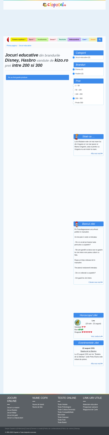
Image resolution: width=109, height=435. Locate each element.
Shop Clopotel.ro (8, 39)
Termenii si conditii (37, 428)
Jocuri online (12, 399)
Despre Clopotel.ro (10, 428)
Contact (27, 428)
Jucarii (93, 39)
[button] (99, 40)
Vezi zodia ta (96, 336)
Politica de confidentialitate (52, 428)
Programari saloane (90, 407)
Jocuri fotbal (11, 413)
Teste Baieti (62, 422)
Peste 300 (79, 103)
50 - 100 (78, 90)
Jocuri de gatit (12, 415)
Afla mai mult (96, 153)
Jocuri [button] (52, 39)
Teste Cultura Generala (66, 409)
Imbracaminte (74, 39)
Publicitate (21, 428)
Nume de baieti (38, 404)
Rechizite (62, 39)
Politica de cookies (67, 428)
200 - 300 (78, 98)
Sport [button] (31, 39)
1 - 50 (77, 85)
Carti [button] (84, 39)
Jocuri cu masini (13, 407)
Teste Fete (62, 420)
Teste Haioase (63, 417)
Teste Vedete (62, 404)
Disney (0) (79, 69)
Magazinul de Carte (90, 409)
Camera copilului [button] (18, 39)
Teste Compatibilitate (66, 412)
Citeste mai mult (95, 282)
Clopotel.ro (54, 5)
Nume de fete (37, 407)
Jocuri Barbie (12, 410)
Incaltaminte (42, 39)
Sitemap (77, 428)
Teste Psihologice (64, 407)
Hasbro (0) (79, 74)
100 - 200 (78, 94)
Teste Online (67, 397)
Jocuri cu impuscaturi (15, 418)
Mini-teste (61, 415)
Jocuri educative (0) (82, 57)
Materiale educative (90, 404)
